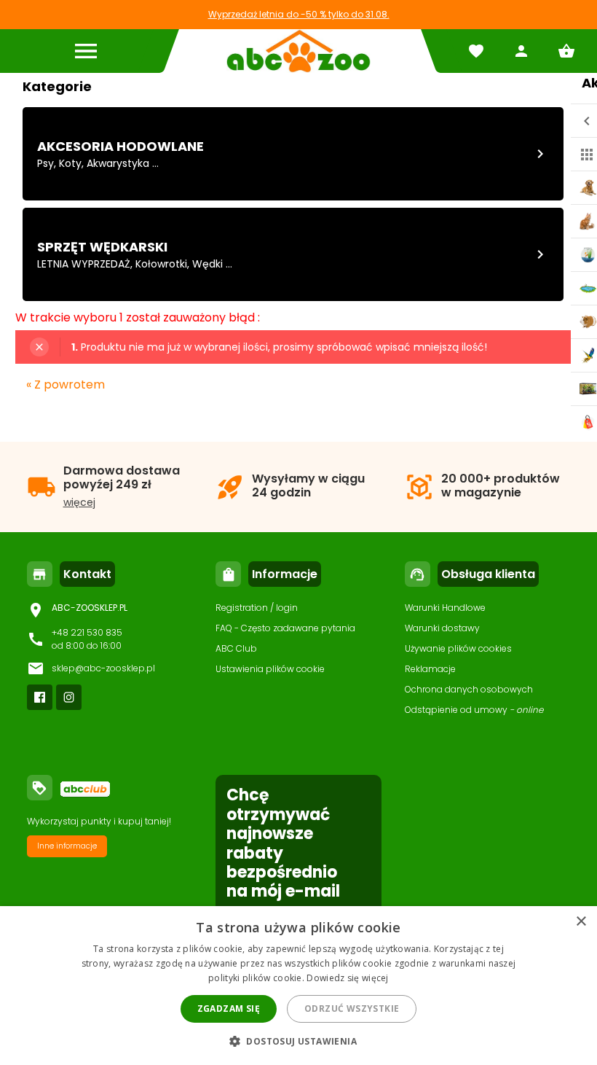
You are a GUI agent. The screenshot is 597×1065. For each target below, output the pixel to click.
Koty (70, 163)
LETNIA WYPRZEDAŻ (83, 264)
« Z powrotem (65, 384)
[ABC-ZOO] (298, 51)
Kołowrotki (161, 264)
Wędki (207, 264)
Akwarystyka (118, 163)
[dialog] (298, 985)
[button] (298, 1041)
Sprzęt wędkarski (102, 247)
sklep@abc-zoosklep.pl (103, 668)
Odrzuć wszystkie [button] (351, 1008)
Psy (45, 163)
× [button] (580, 921)
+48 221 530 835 (87, 632)
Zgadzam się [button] (228, 1008)
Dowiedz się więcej (347, 978)
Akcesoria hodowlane (120, 146)
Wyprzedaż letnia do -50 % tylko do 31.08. (299, 14)
